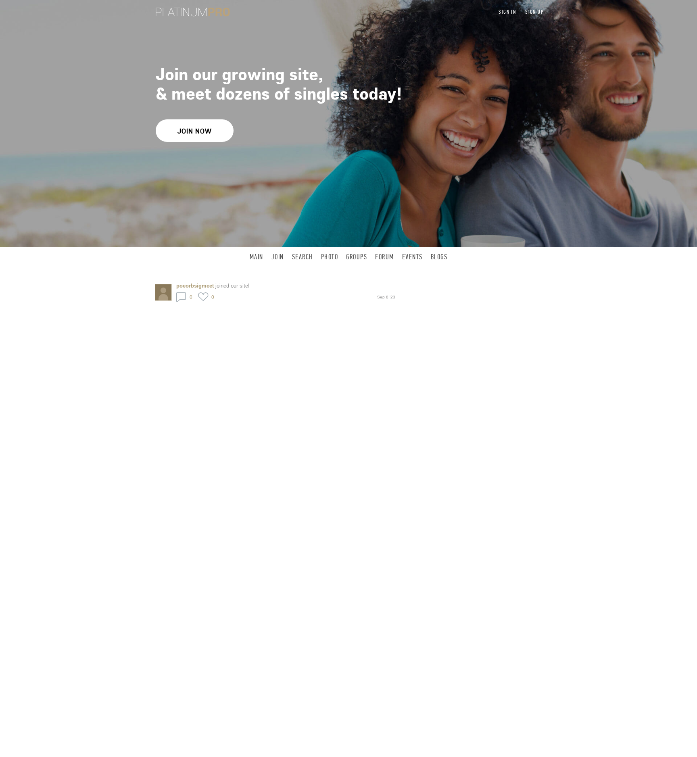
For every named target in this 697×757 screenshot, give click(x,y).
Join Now (194, 131)
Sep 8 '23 (386, 297)
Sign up (534, 11)
